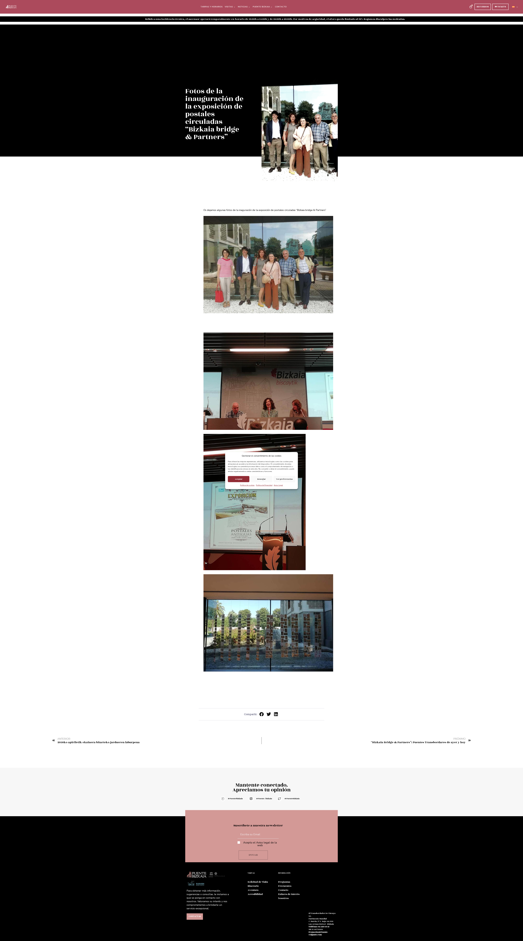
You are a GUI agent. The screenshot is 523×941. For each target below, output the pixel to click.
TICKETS (500, 6)
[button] (261, 714)
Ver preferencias (284, 479)
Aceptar (238, 479)
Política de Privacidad (264, 485)
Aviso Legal (278, 485)
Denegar (261, 479)
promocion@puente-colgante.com (318, 933)
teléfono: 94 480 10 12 (319, 926)
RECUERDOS (483, 6)
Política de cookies (247, 485)
